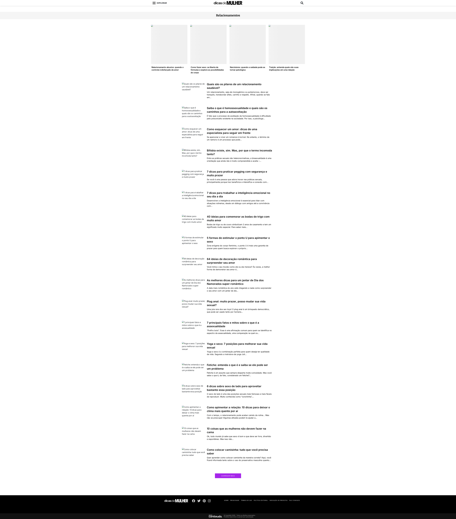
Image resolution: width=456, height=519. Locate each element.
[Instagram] (209, 501)
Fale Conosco (294, 500)
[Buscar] (302, 3)
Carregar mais (228, 476)
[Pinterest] (204, 501)
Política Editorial (261, 500)
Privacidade (234, 500)
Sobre (226, 500)
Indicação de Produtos (278, 500)
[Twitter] (199, 501)
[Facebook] (193, 501)
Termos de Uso (246, 500)
